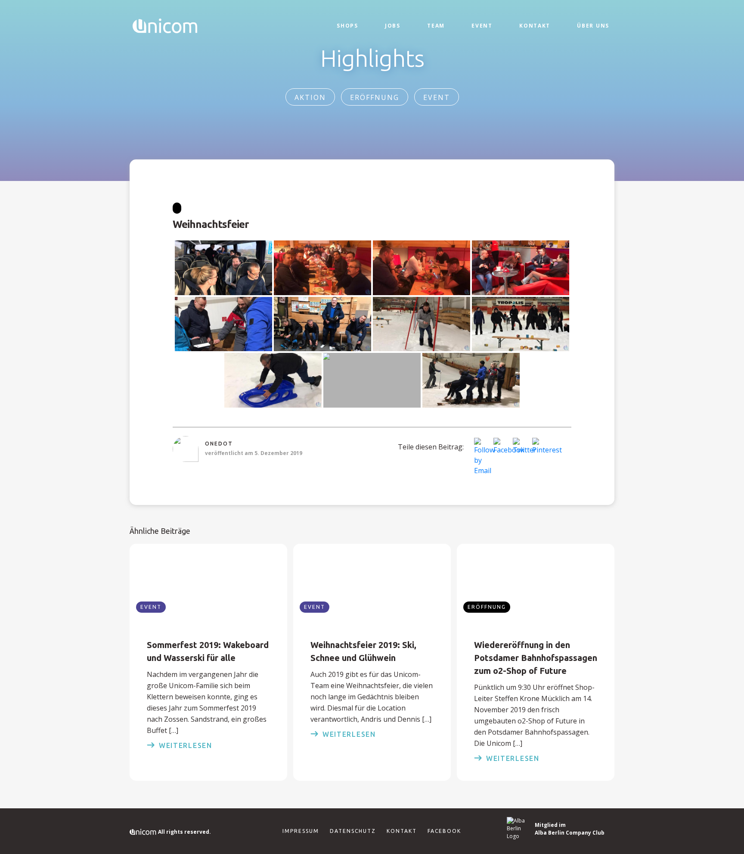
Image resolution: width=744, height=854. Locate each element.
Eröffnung (374, 97)
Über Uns (593, 25)
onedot (219, 443)
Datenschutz (353, 831)
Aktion (310, 97)
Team (436, 25)
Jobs (392, 25)
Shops (347, 25)
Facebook (444, 831)
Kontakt (534, 25)
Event (482, 25)
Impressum (300, 831)
